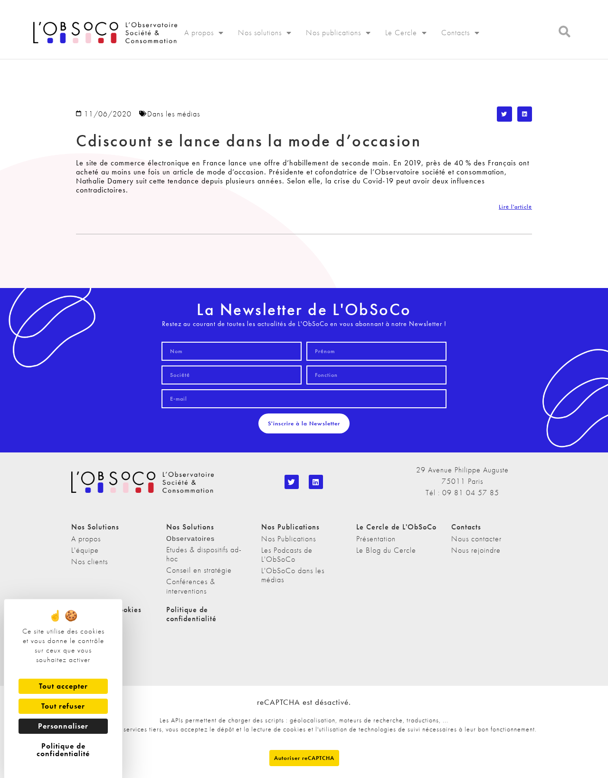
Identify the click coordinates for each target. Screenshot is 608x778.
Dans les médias (173, 114)
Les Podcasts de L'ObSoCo (287, 554)
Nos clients (89, 562)
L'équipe (85, 550)
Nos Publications (288, 539)
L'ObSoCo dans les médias (292, 575)
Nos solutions (260, 33)
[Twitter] (292, 482)
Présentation (376, 539)
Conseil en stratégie (199, 570)
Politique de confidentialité (191, 614)
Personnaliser (63, 726)
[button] (504, 114)
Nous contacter (476, 539)
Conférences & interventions (190, 586)
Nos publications (333, 33)
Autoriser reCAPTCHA (304, 758)
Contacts (455, 33)
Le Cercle (401, 33)
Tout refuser (63, 706)
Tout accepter (63, 686)
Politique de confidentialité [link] (63, 750)
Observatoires (190, 538)
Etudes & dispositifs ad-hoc (204, 554)
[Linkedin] (316, 482)
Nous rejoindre (476, 550)
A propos (199, 33)
